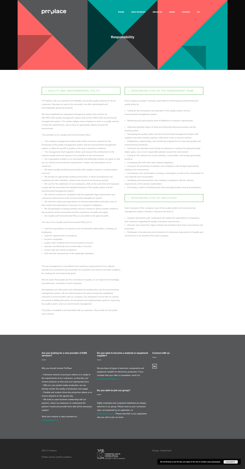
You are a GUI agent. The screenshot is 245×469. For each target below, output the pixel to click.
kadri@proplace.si (106, 413)
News (172, 12)
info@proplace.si (50, 420)
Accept (230, 462)
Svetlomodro (166, 450)
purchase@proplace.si (108, 379)
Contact (186, 12)
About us (157, 12)
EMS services (138, 12)
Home (121, 12)
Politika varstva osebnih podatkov (57, 457)
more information (213, 462)
